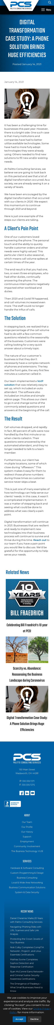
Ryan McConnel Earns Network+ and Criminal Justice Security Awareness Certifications (26, 975)
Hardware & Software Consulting (27, 868)
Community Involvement (27, 846)
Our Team (27, 822)
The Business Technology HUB (27, 851)
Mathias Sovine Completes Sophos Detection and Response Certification (24, 963)
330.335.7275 (28, 785)
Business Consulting (27, 877)
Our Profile (27, 827)
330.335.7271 (28, 781)
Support (27, 836)
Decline (34, 1019)
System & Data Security (27, 892)
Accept (19, 1019)
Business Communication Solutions (27, 887)
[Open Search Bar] (49, 3)
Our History (27, 832)
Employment (27, 841)
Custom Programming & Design (27, 873)
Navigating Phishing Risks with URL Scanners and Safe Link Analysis (25, 930)
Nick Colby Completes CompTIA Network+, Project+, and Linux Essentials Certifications (27, 951)
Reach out (39, 540)
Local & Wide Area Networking (27, 882)
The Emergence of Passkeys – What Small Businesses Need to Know (26, 987)
